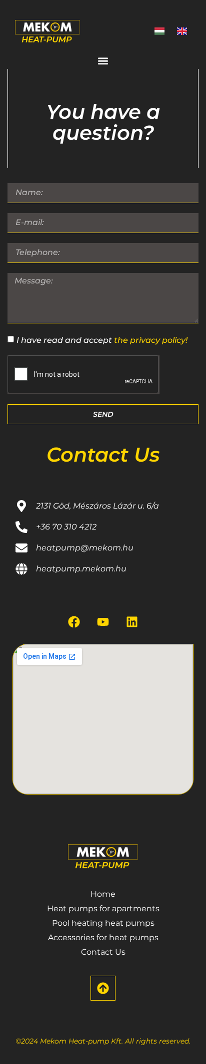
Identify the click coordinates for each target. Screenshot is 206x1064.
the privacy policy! (151, 339)
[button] (103, 60)
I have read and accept (102, 339)
